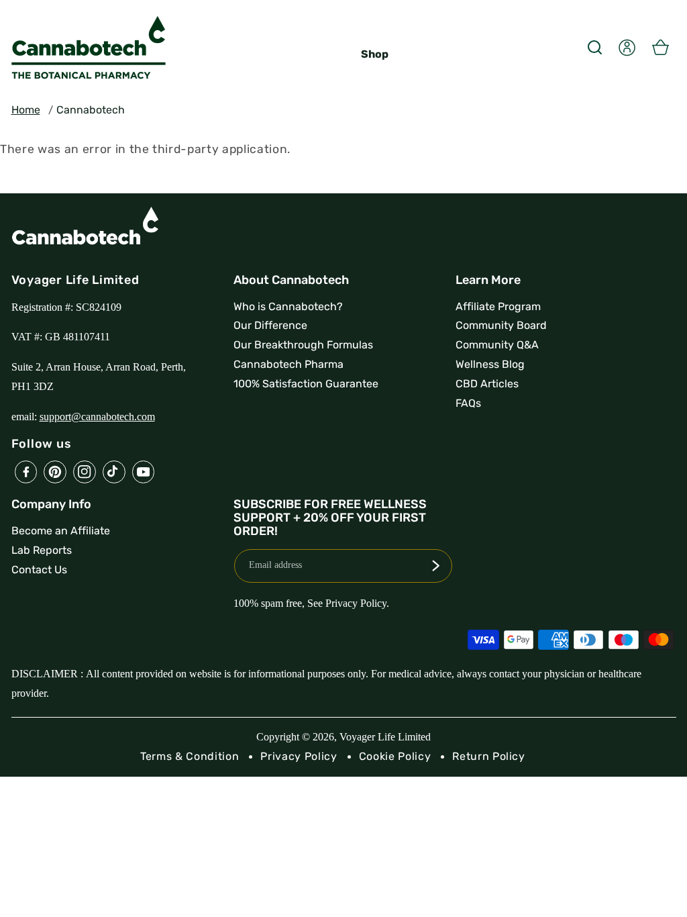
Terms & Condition (189, 756)
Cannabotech (90, 109)
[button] (594, 47)
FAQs (468, 403)
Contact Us (39, 569)
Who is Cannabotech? (288, 306)
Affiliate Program (498, 306)
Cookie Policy (395, 756)
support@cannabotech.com (97, 416)
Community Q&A (497, 344)
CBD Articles (487, 383)
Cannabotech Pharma (288, 364)
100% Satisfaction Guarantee (305, 383)
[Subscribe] (435, 565)
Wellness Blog (490, 364)
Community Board (501, 325)
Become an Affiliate (60, 530)
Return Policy (488, 756)
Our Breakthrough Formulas (303, 344)
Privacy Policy (298, 756)
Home (25, 109)
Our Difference (270, 325)
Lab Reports (41, 550)
